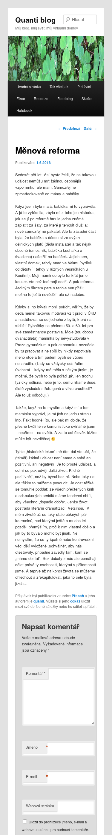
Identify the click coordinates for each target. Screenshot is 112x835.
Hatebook (24, 110)
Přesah (78, 595)
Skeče (87, 98)
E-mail (36, 776)
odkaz (75, 601)
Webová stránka (40, 806)
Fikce (20, 98)
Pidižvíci (84, 86)
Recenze (41, 98)
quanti (38, 601)
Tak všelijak (59, 86)
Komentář (35, 673)
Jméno (36, 747)
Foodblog (65, 98)
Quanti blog (35, 20)
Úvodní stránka (28, 86)
